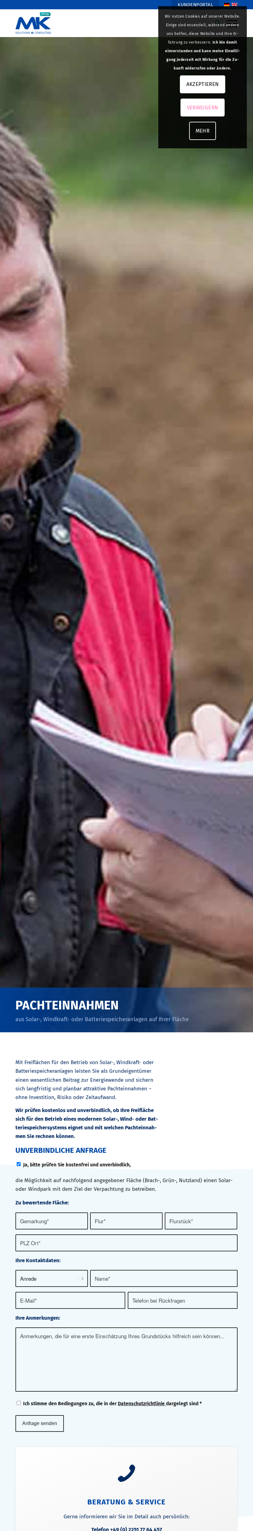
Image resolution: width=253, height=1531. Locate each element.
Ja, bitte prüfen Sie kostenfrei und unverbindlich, (77, 1165)
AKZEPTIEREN (202, 84)
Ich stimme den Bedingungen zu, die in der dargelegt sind (112, 1403)
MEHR (202, 131)
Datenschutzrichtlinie (142, 1403)
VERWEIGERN (202, 107)
